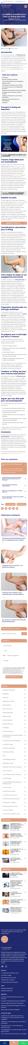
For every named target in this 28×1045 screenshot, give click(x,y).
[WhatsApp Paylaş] (13, 508)
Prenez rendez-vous (14, 677)
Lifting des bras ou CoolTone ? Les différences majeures (12, 566)
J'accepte (6, 667)
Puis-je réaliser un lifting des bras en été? (12, 464)
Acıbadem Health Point (7, 990)
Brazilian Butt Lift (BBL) (8, 701)
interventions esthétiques (14, 378)
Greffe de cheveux (7, 709)
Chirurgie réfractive (7, 724)
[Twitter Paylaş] (6, 508)
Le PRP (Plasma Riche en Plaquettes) (11, 774)
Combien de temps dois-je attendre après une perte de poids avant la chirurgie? (11, 479)
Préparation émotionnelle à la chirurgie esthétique (14, 90)
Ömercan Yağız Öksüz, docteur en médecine (12, 1003)
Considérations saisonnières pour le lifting (12, 85)
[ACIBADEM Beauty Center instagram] (6, 966)
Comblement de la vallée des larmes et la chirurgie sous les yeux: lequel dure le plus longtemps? (12, 1017)
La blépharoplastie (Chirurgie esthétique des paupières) (12, 736)
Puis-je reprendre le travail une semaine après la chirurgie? (13, 497)
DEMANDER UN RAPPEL (12, 223)
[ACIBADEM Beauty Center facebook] (2, 966)
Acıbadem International (7, 988)
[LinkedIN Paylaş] (9, 508)
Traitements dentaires (8, 752)
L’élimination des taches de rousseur (12, 767)
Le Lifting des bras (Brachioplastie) (11, 740)
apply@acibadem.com (21, 1)
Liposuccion (5, 697)
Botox (4, 755)
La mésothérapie (6, 778)
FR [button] (3, 2)
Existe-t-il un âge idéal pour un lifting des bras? (12, 491)
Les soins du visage (7, 810)
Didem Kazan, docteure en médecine (10, 1009)
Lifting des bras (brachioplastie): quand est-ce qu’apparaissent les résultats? (13, 539)
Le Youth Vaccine (6, 787)
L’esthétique (5, 727)
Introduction (5, 77)
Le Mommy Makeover (8, 731)
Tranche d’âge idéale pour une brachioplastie (12, 81)
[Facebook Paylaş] (2, 508)
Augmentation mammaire (8, 690)
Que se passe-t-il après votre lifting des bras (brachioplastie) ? (14, 620)
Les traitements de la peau (9, 795)
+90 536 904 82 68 (8, 1)
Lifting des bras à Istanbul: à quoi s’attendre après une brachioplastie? (13, 593)
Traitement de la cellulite (9, 802)
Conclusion (5, 102)
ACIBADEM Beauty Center (14, 19)
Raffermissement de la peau (10, 806)
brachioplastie (19, 202)
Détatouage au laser (7, 763)
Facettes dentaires (7, 720)
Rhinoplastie (5, 693)
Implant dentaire (6, 716)
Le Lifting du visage (7, 744)
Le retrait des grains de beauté (10, 798)
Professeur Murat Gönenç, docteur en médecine (13, 1001)
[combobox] (5, 655)
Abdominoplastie (6, 705)
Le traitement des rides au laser (11, 814)
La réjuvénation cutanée (8, 791)
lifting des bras (18, 166)
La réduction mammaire (8, 748)
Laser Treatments (7, 770)
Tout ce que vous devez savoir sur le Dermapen (14, 1033)
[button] (25, 6)
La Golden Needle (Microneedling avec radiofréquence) (12, 782)
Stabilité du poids (6, 83)
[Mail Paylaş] (17, 508)
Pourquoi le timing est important (9, 79)
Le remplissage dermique (9, 759)
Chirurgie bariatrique (7, 712)
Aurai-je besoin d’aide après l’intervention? (9, 485)
